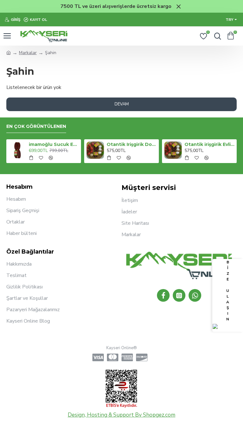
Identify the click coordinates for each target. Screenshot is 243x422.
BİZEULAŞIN (227, 291)
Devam (122, 104)
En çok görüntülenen (36, 126)
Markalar (28, 53)
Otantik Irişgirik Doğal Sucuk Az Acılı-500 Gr (132, 144)
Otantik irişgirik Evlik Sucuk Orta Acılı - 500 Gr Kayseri (209, 144)
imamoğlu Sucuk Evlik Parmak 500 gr (54, 144)
